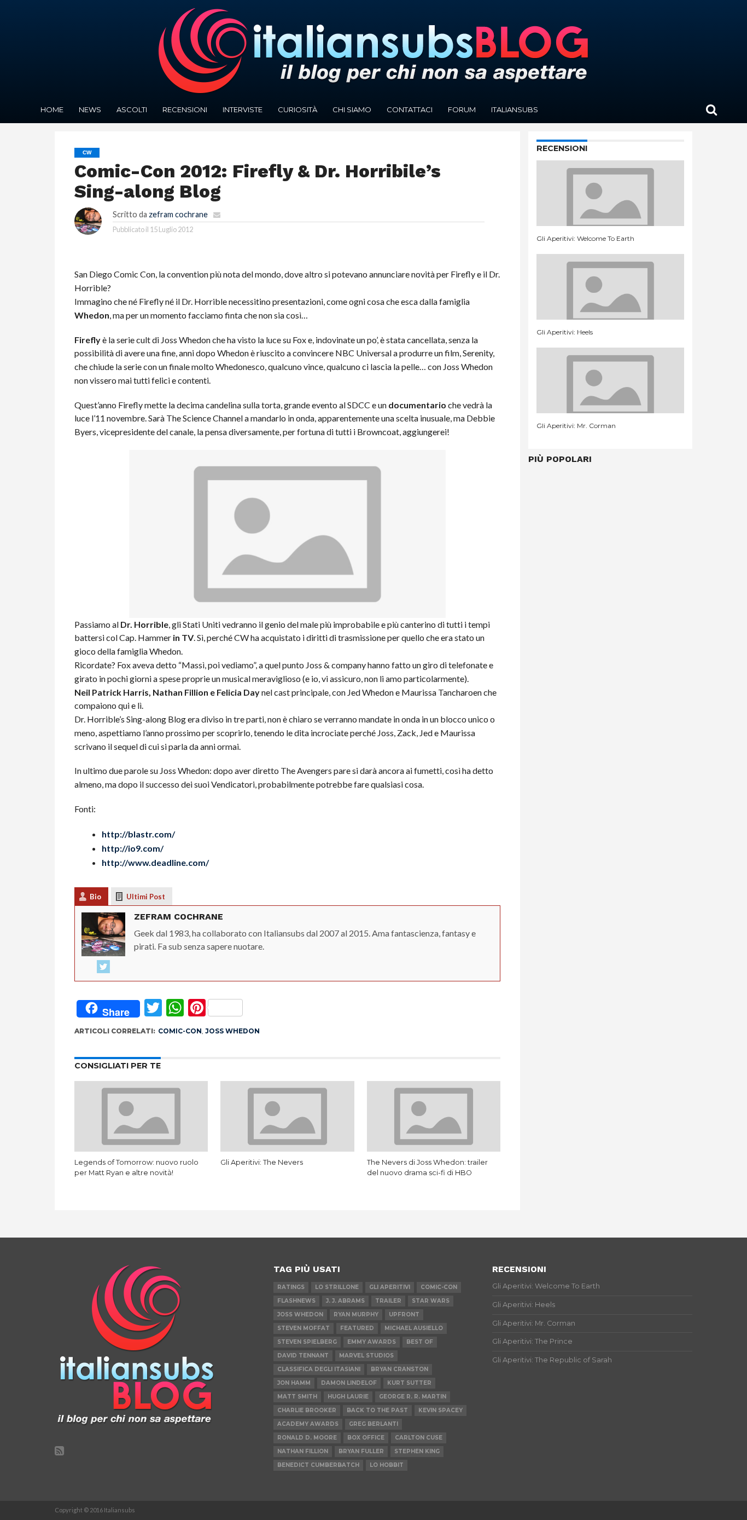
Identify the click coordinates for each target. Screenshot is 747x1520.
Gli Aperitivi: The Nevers (261, 1162)
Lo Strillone (337, 1287)
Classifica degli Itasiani (318, 1369)
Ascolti (131, 109)
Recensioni (184, 109)
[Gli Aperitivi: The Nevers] (287, 1148)
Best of (419, 1341)
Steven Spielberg (307, 1341)
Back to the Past (377, 1410)
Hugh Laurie (348, 1396)
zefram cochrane (178, 214)
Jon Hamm (294, 1382)
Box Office (365, 1437)
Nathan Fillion (302, 1451)
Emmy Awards (371, 1341)
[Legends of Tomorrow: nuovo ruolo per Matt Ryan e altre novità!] (141, 1148)
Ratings (291, 1287)
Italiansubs (514, 109)
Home (51, 109)
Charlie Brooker (306, 1410)
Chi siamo (351, 109)
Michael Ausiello (413, 1328)
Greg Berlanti (373, 1423)
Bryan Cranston (399, 1369)
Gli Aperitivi (389, 1287)
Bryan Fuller (361, 1451)
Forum (462, 109)
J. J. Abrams (345, 1300)
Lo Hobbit (387, 1465)
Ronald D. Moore (307, 1437)
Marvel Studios (366, 1355)
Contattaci (410, 109)
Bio (95, 896)
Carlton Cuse (418, 1437)
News (90, 109)
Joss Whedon (232, 1031)
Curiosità (297, 109)
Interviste (242, 109)
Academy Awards (308, 1423)
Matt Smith (297, 1396)
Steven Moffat (303, 1328)
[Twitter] (103, 967)
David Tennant (303, 1355)
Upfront (404, 1314)
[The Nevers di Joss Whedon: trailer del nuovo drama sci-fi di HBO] (434, 1148)
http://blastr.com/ (138, 834)
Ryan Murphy (356, 1314)
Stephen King (417, 1451)
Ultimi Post (145, 896)
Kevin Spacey (440, 1410)
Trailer (388, 1300)
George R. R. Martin (412, 1396)
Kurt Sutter (409, 1382)
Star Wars (431, 1300)
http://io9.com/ (133, 848)
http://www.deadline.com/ (155, 862)
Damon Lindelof (349, 1382)
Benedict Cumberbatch (318, 1465)
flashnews (296, 1300)
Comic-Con (180, 1031)
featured (357, 1328)
